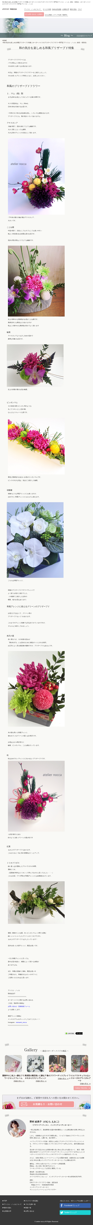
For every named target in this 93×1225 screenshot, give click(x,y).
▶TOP (4, 1201)
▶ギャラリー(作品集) (31, 1201)
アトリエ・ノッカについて (33, 9)
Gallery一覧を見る (81, 1088)
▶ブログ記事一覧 (30, 1204)
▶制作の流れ (6, 1208)
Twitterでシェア (70, 1212)
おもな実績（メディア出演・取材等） (56, 15)
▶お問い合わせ (29, 1211)
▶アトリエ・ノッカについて (12, 1204)
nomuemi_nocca (21, 1022)
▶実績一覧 (27, 1208)
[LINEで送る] (70, 1033)
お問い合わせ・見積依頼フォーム (19, 1006)
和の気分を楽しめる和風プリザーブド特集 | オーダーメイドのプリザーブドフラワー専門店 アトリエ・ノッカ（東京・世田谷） (45, 42)
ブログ (80, 9)
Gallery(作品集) (56, 9)
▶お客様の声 (6, 1211)
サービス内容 (47, 9)
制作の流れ (73, 9)
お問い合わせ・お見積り (35, 14)
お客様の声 (65, 9)
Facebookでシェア (72, 1205)
